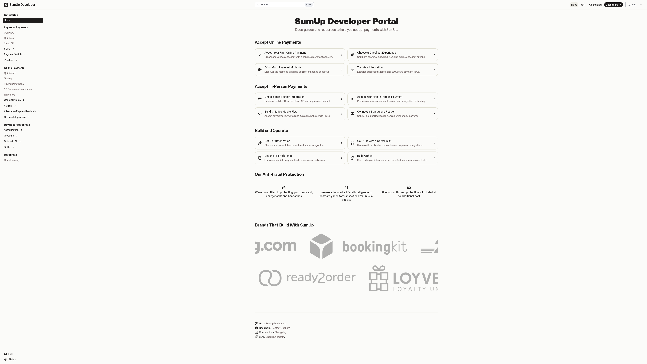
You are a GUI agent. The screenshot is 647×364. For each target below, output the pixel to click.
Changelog (595, 4)
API (583, 4)
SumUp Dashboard (276, 323)
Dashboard (612, 4)
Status (12, 359)
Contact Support (281, 327)
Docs (574, 4)
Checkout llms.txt (275, 336)
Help (10, 354)
